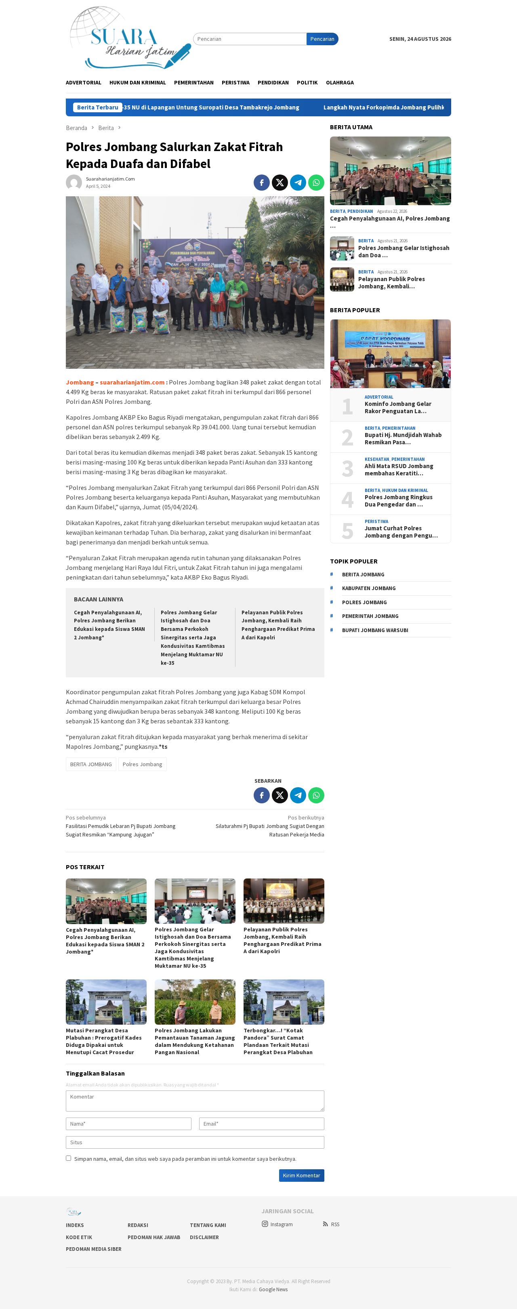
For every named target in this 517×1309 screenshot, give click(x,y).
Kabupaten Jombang (369, 588)
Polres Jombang (142, 764)
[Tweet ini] (280, 182)
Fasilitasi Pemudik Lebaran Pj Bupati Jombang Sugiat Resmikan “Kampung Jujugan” (121, 826)
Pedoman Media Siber (94, 1249)
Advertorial (379, 397)
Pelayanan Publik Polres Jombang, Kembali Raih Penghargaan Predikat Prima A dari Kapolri (283, 940)
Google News (273, 1289)
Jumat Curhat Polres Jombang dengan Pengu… (401, 532)
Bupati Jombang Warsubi (375, 630)
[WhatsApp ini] (316, 182)
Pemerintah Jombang (370, 616)
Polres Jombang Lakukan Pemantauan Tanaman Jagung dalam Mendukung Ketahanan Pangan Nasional (195, 1041)
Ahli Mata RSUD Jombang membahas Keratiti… (399, 470)
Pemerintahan (399, 428)
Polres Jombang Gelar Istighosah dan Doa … (404, 251)
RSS (335, 1224)
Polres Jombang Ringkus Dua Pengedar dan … (399, 501)
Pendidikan (360, 211)
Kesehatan (377, 459)
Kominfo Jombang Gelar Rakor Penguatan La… (398, 408)
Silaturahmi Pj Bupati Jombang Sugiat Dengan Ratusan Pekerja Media (270, 826)
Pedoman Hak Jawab (154, 1237)
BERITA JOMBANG (91, 764)
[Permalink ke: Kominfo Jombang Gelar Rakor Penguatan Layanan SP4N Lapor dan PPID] (390, 353)
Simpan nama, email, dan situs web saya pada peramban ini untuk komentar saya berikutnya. (185, 1158)
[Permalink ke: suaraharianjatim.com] (74, 181)
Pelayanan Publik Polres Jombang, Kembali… (391, 282)
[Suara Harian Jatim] (129, 38)
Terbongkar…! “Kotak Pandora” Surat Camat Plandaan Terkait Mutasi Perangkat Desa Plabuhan (278, 1041)
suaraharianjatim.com (132, 382)
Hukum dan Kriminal (405, 490)
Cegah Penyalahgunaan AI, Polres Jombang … (390, 222)
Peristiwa (376, 521)
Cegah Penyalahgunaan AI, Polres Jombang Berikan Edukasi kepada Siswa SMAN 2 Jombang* (105, 940)
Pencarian (322, 38)
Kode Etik (79, 1237)
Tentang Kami (208, 1225)
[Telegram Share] (298, 182)
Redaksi (138, 1225)
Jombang (80, 382)
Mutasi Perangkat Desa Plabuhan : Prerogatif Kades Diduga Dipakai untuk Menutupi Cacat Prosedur (104, 1041)
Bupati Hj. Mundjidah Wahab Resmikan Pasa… (403, 439)
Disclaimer (204, 1237)
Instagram (282, 1224)
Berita (337, 211)
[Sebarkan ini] (262, 182)
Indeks (75, 1225)
